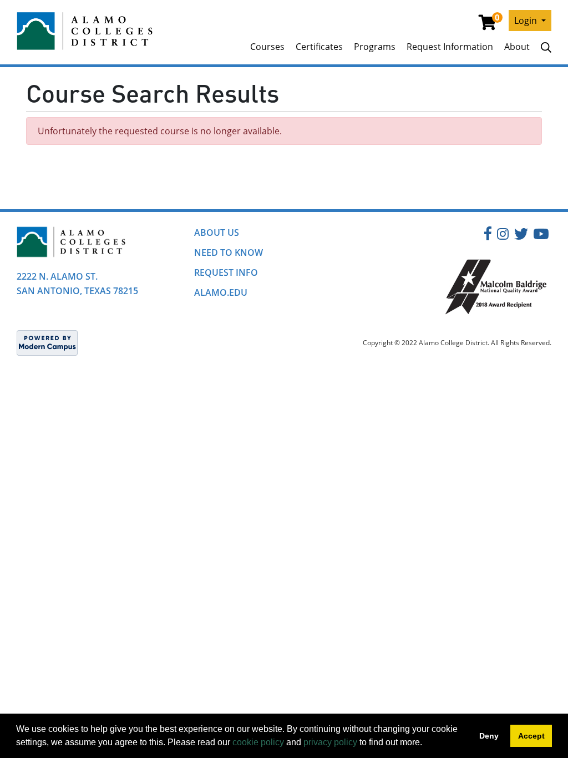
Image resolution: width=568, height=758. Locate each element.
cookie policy (258, 742)
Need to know (228, 252)
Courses (267, 47)
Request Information (450, 47)
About (517, 47)
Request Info (226, 272)
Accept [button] (531, 735)
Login (526, 20)
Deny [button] (489, 735)
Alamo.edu (220, 292)
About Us (216, 232)
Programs (374, 47)
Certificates (319, 47)
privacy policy (330, 742)
